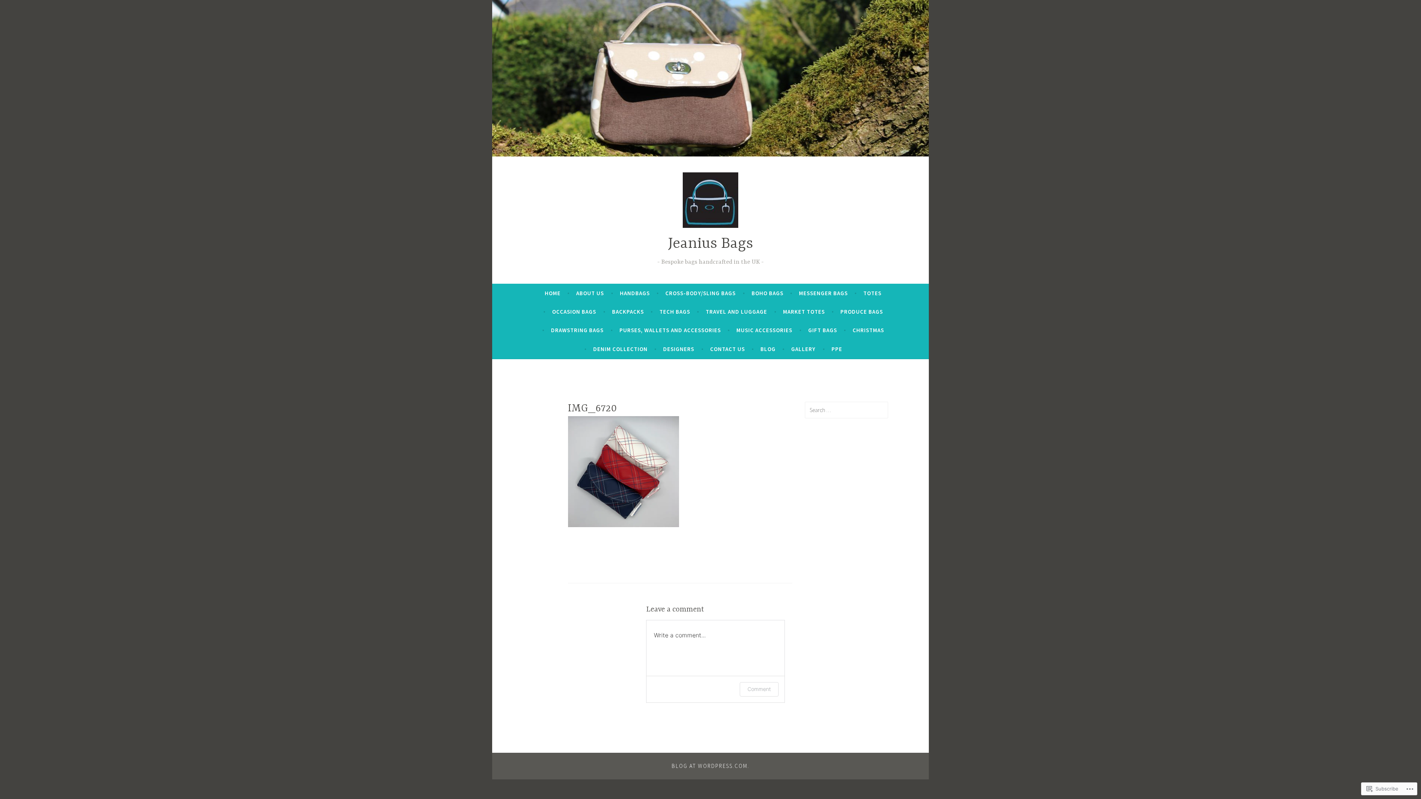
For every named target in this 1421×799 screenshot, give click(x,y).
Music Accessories (764, 330)
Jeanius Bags (710, 244)
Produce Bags (861, 311)
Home (553, 293)
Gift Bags (822, 330)
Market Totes (804, 311)
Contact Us (727, 349)
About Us (590, 293)
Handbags (635, 293)
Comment (759, 689)
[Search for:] (846, 410)
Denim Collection (620, 349)
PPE (837, 349)
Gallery (803, 349)
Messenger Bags (823, 293)
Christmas (868, 330)
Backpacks (628, 311)
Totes (872, 293)
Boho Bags (767, 293)
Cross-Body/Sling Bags (700, 293)
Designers (678, 349)
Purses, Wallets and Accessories (670, 330)
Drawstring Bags (577, 330)
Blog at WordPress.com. (710, 765)
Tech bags (674, 311)
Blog (768, 349)
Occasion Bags (574, 311)
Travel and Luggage (736, 311)
